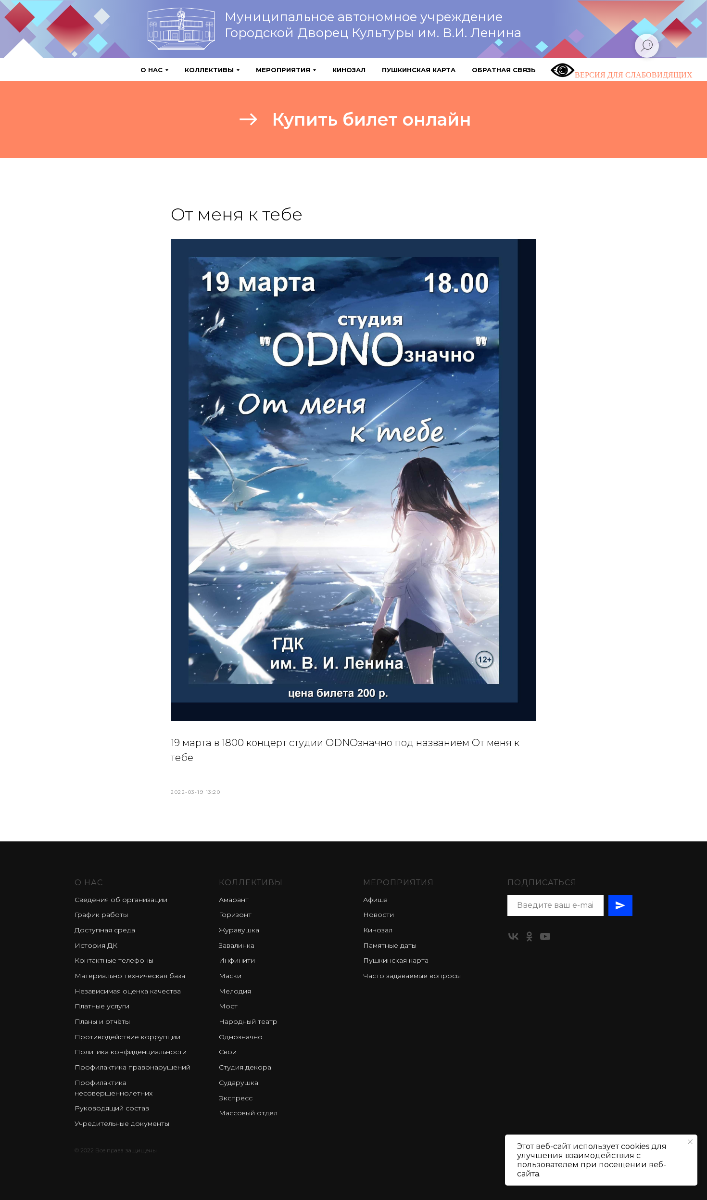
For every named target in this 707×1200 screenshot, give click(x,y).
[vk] (513, 936)
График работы (101, 914)
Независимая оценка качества (128, 991)
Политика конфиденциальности (131, 1051)
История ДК (96, 945)
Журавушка (239, 930)
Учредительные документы (122, 1123)
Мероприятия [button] (283, 70)
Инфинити (237, 960)
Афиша (375, 899)
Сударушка (238, 1082)
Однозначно (241, 1036)
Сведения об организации (121, 899)
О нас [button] (151, 70)
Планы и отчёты (102, 1021)
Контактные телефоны (114, 960)
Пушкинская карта (418, 70)
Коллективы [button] (209, 70)
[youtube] (545, 936)
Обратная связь (504, 70)
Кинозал (349, 70)
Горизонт (235, 914)
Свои (228, 1051)
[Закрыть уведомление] (690, 1142)
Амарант (234, 899)
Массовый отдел (248, 1113)
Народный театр (248, 1021)
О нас (89, 882)
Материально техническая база (130, 975)
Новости (378, 914)
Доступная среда (105, 930)
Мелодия (235, 991)
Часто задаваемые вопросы (412, 975)
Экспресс (235, 1098)
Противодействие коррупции (127, 1036)
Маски (230, 975)
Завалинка (236, 945)
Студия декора (245, 1067)
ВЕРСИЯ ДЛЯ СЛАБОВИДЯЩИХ (634, 75)
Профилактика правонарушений (132, 1067)
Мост (228, 1006)
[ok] (529, 936)
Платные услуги (102, 1006)
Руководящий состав (112, 1108)
